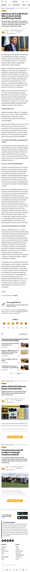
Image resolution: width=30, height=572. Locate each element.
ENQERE (15, 295)
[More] (26, 569)
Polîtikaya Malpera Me (22, 309)
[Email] (16, 569)
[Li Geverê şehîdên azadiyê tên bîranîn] (24, 360)
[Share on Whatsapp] (10, 569)
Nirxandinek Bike (23, 334)
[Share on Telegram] (13, 569)
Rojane (4, 10)
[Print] (23, 569)
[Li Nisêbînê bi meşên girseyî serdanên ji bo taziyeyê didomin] (24, 367)
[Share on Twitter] (7, 569)
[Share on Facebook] (3, 569)
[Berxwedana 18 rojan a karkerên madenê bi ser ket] (24, 345)
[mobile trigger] (3, 2)
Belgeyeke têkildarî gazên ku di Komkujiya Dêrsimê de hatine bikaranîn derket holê (10, 352)
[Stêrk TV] (15, 1)
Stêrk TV (7, 30)
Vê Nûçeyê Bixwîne (15, 437)
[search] (23, 1)
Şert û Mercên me (19, 311)
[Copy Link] (19, 569)
